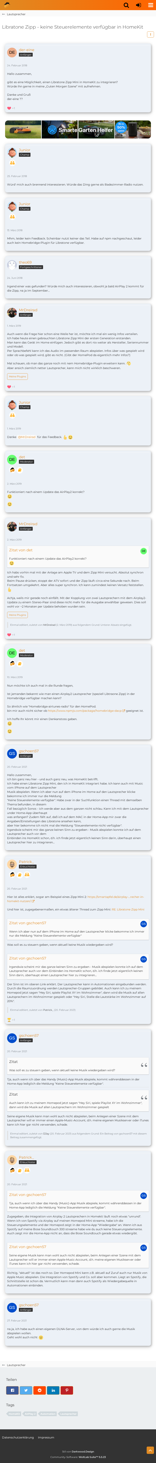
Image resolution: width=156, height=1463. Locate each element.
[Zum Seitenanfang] (150, 1450)
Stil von (78, 1451)
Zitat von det (20, 550)
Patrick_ (48, 1009)
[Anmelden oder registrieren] (138, 5)
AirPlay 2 (30, 1413)
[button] (126, 5)
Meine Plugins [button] (17, 376)
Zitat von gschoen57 (27, 923)
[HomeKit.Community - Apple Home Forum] (7, 5)
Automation (47, 1413)
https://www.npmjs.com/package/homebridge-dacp (84, 711)
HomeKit (14, 1413)
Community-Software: (78, 1457)
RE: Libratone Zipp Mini (128, 909)
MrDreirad (28, 437)
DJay (46, 1133)
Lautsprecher (68, 1413)
